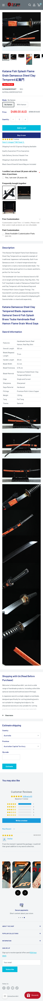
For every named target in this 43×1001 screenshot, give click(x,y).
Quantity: (5, 119)
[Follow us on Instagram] (8, 988)
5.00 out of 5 (27, 796)
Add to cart (21, 128)
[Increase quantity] (25, 119)
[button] (7, 139)
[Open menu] (3, 5)
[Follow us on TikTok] (17, 988)
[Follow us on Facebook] (4, 988)
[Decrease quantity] (13, 119)
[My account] (34, 5)
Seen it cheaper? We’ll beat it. (13, 142)
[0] (38, 5)
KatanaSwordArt (9, 89)
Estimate (9, 766)
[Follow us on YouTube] (12, 988)
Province (5, 741)
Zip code (5, 752)
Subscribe (10, 969)
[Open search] (29, 5)
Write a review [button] (21, 820)
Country (5, 730)
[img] (7, 835)
